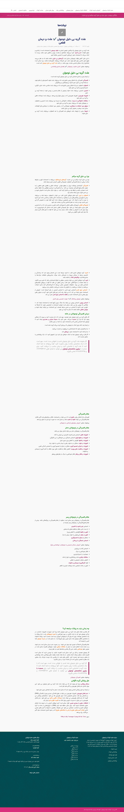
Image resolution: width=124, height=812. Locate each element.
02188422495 (35, 746)
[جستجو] (11, 10)
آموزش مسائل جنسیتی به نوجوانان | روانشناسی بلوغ (65, 545)
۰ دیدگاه (77, 46)
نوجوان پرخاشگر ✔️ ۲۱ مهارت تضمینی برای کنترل (66, 299)
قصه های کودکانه (113, 755)
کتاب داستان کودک (112, 758)
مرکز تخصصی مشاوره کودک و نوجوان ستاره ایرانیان (48, 46)
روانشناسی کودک (113, 752)
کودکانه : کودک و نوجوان (106, 809)
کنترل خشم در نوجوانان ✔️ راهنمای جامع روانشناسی (65, 67)
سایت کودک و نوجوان (111, 740)
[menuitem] (107, 10)
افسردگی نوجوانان (75, 677)
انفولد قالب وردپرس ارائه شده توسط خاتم (92, 809)
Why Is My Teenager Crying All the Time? (73, 717)
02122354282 (35, 765)
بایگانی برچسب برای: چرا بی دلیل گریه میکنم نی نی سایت (99, 15)
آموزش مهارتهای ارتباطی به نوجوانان (70, 423)
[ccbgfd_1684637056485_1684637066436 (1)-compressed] (62, 32)
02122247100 (36, 755)
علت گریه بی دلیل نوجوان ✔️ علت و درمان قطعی (62, 41)
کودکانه (102, 740)
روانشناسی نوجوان (68, 46)
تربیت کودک (114, 749)
